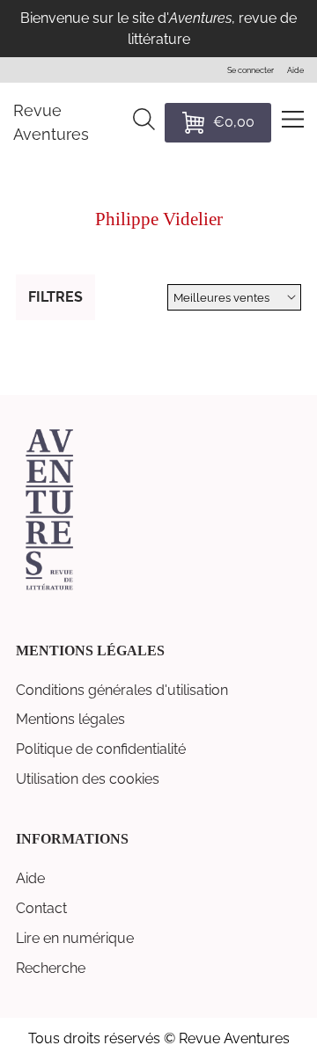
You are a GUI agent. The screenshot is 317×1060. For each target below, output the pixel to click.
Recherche (50, 968)
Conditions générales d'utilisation (122, 690)
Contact (41, 908)
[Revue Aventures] (49, 588)
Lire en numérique (75, 938)
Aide (30, 878)
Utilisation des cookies (87, 779)
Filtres (55, 297)
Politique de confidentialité (101, 749)
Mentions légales (70, 719)
